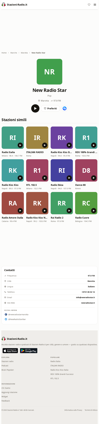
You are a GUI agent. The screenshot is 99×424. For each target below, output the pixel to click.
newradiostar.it (88, 303)
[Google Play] (28, 350)
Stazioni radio (7, 361)
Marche (13, 52)
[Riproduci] (35, 108)
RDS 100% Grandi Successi (86, 152)
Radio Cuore (82, 217)
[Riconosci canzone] (64, 108)
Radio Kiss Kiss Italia (62, 152)
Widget (5, 396)
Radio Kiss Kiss (10, 184)
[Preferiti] (89, 4)
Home (4, 52)
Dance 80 (80, 184)
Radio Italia (8, 152)
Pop (49, 95)
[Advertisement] (49, 31)
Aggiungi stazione (9, 392)
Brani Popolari (8, 370)
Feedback (6, 401)
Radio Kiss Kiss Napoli (37, 217)
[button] (13, 137)
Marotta (24, 52)
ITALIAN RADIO (35, 152)
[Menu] (94, 4)
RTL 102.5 (31, 184)
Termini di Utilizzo (91, 410)
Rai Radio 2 (57, 217)
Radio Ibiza (57, 184)
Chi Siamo (6, 388)
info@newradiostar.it (85, 297)
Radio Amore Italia (12, 217)
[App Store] (10, 350)
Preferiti (52, 108)
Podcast (5, 365)
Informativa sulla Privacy (73, 410)
